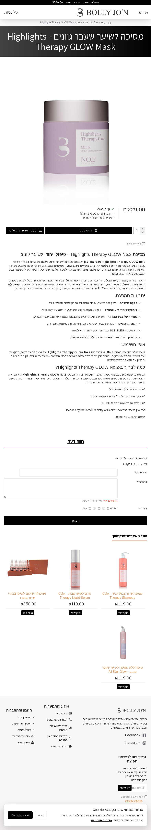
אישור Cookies (20, 815)
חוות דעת (75, 441)
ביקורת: (142, 481)
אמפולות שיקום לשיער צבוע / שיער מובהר (27, 595)
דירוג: (144, 508)
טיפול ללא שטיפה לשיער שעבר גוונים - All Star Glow (122, 669)
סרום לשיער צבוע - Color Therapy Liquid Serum (74, 595)
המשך (75, 520)
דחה (40, 815)
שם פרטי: (141, 472)
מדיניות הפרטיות (101, 820)
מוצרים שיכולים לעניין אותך (129, 536)
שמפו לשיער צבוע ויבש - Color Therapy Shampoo (122, 595)
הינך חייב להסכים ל (132, 798)
